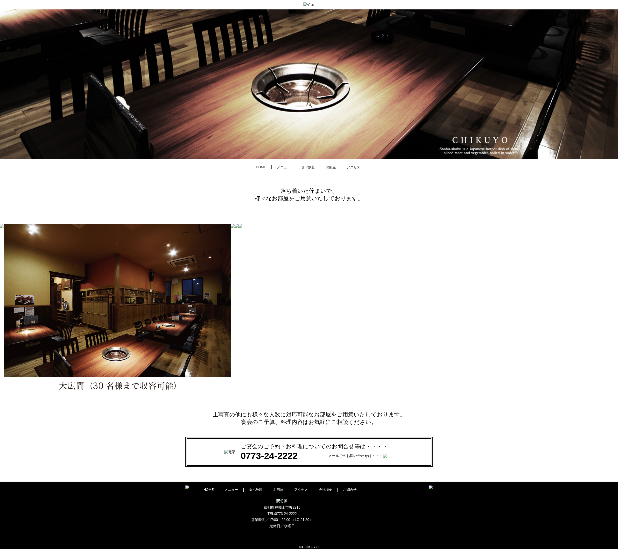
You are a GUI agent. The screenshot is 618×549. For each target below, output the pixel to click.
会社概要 (325, 490)
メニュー (283, 167)
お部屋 (331, 167)
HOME (261, 167)
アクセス (353, 167)
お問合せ (350, 490)
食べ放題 (308, 167)
